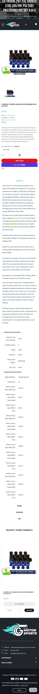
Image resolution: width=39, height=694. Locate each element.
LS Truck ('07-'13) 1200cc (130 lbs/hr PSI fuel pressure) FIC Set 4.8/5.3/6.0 (19, 592)
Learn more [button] (24, 685)
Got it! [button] (20, 690)
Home (19, 14)
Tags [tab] (19, 519)
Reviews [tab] (19, 506)
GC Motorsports (10, 115)
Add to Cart (19, 161)
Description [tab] (19, 181)
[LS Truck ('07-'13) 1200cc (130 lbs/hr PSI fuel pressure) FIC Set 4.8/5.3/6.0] (11, 93)
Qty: (2, 155)
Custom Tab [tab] (19, 512)
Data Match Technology (20, 218)
